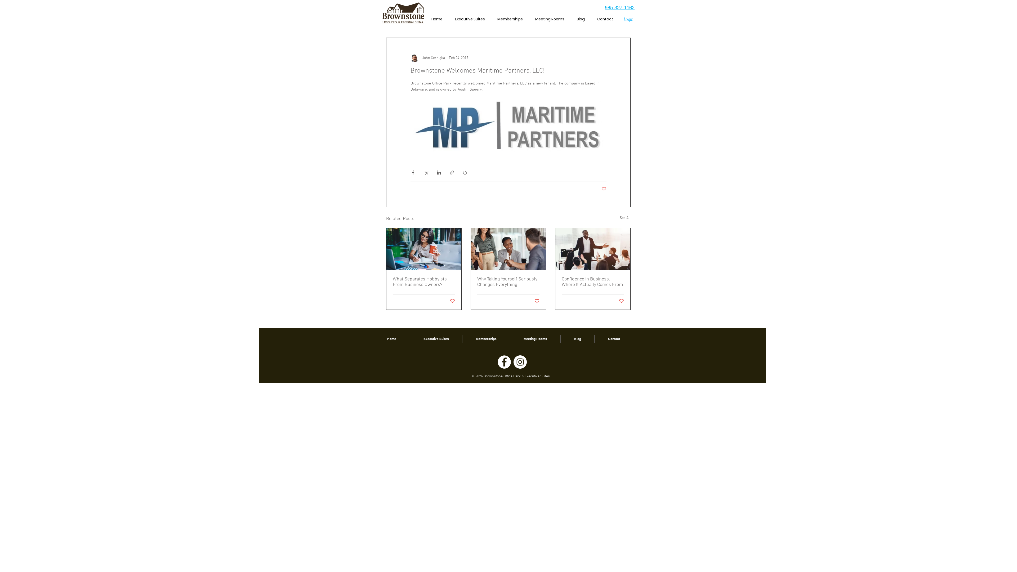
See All (625, 218)
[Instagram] (520, 362)
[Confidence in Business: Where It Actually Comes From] (592, 249)
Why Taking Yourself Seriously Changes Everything (507, 282)
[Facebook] (504, 362)
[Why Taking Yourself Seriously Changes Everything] (508, 249)
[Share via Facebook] (413, 172)
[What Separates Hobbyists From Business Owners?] (423, 249)
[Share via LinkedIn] (438, 172)
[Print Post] (464, 172)
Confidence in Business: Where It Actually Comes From (592, 282)
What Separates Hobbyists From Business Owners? (420, 282)
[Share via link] (451, 172)
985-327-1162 (620, 7)
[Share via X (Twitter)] (426, 172)
